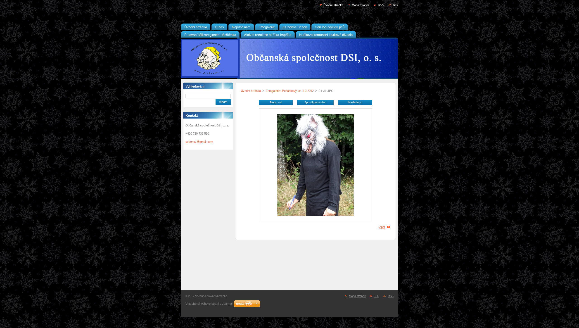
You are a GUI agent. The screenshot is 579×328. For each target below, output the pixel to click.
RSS (381, 5)
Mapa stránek (361, 5)
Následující (355, 102)
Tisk (395, 5)
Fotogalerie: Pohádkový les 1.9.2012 (290, 91)
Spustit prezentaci (315, 102)
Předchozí (276, 102)
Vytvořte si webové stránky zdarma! (209, 303)
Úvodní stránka (333, 5)
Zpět (382, 227)
